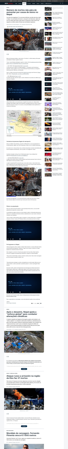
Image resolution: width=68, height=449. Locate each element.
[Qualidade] (37, 99)
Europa (19, 3)
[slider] (28, 99)
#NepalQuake (14, 73)
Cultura (29, 3)
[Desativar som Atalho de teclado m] (13, 99)
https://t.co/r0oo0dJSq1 (23, 63)
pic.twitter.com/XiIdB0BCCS (22, 155)
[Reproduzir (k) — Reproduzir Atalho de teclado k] (8, 99)
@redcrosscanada (27, 72)
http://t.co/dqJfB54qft (14, 63)
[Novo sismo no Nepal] (11, 193)
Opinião (33, 3)
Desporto (48, 3)
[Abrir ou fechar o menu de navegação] (62, 3)
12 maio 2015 (25, 65)
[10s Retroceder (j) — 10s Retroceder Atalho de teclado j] (10, 99)
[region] (24, 90)
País (16, 3)
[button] (61, 3)
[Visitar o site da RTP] (11, 1)
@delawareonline (34, 62)
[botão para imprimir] (41, 303)
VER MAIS (24, 426)
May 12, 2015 (18, 76)
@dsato (8, 63)
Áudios (42, 3)
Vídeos (38, 3)
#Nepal (38, 72)
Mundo (24, 3)
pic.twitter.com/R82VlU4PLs (23, 73)
